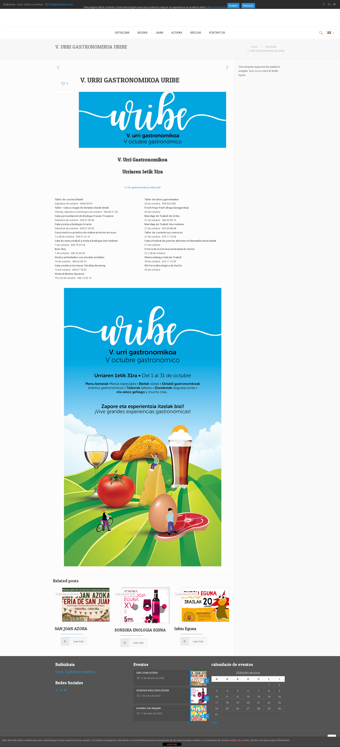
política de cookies (240, 740)
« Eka (214, 722)
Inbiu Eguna (185, 628)
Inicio (254, 46)
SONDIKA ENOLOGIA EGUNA (140, 630)
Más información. (217, 7)
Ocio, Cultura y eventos (75, 671)
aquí (261, 740)
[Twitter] (65, 690)
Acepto (233, 5)
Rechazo (248, 5)
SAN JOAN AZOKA (71, 628)
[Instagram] (61, 690)
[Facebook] (57, 690)
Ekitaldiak (271, 46)
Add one (254, 70)
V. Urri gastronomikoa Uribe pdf (143, 187)
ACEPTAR (172, 744)
